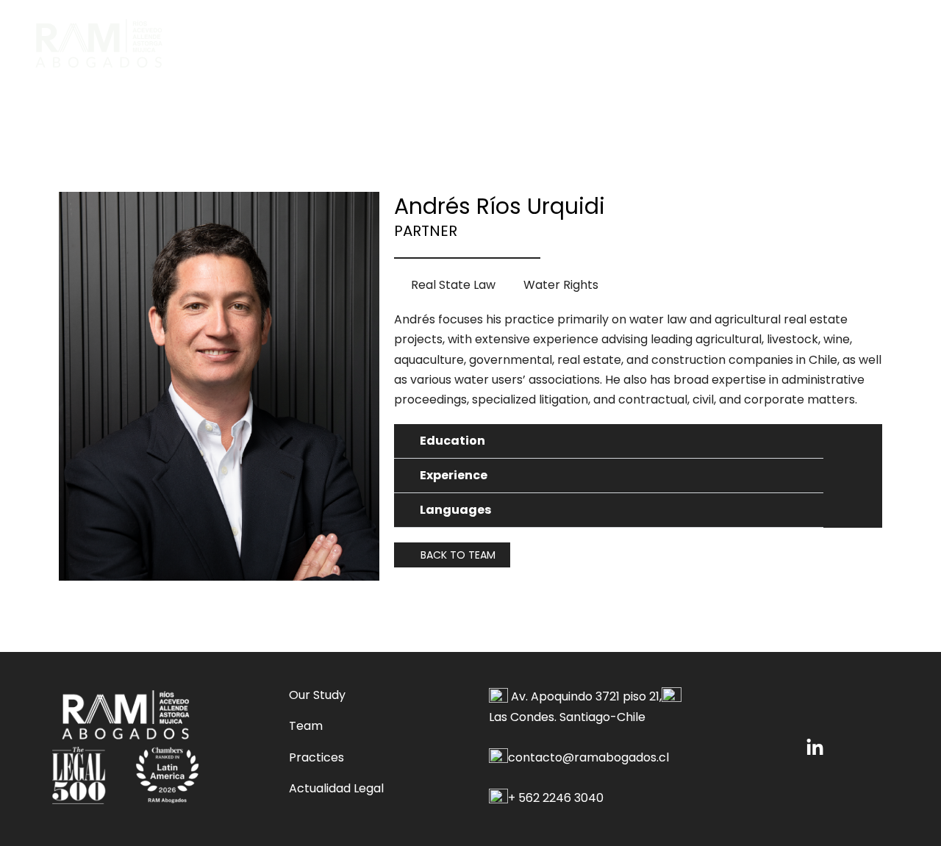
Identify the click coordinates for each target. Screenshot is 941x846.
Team (306, 725)
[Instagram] (815, 748)
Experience (453, 475)
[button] (608, 441)
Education (452, 440)
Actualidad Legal (336, 788)
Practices (316, 757)
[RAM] (98, 42)
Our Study (317, 695)
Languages (455, 509)
